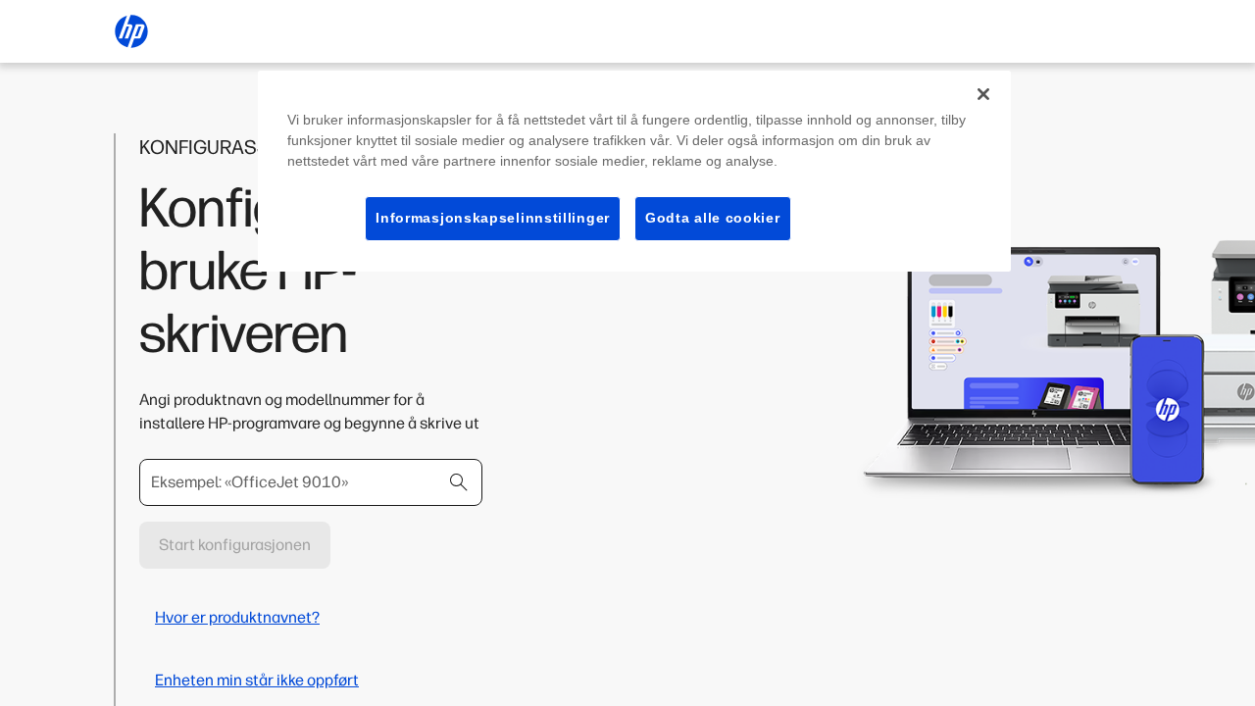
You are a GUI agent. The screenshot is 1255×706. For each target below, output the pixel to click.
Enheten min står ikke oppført (257, 680)
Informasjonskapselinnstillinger (493, 218)
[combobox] (310, 482)
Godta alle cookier (712, 218)
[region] (634, 171)
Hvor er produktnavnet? (237, 617)
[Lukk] (983, 94)
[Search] (459, 482)
